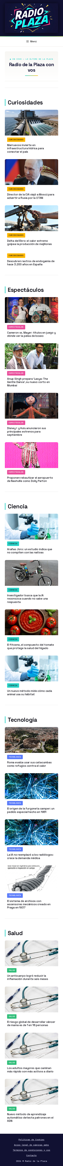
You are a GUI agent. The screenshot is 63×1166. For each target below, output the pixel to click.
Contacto (31, 1155)
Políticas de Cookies (31, 1139)
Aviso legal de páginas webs (31, 1145)
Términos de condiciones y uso (31, 1150)
